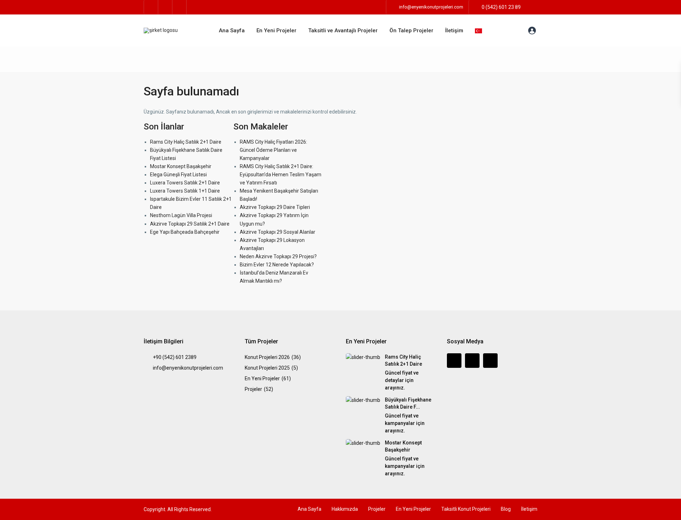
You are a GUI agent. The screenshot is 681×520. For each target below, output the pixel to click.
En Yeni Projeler (276, 30)
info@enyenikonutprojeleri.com (188, 368)
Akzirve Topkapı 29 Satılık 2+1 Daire (189, 224)
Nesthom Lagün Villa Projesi (181, 215)
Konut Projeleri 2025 (267, 368)
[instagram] (179, 7)
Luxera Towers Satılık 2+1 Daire (185, 183)
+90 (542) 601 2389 (174, 357)
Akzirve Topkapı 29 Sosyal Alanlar (277, 232)
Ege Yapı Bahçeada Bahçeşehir (185, 232)
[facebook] (151, 7)
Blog (506, 509)
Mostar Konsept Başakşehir (180, 166)
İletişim (454, 30)
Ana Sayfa (232, 30)
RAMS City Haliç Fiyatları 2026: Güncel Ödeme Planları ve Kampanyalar (273, 150)
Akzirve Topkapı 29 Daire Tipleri (275, 207)
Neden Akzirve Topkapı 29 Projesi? (278, 256)
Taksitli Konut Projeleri (466, 509)
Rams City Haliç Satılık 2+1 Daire (185, 142)
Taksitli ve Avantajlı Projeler (343, 30)
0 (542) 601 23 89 (501, 7)
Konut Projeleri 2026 (267, 357)
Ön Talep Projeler (411, 30)
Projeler (253, 389)
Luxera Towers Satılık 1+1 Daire (185, 191)
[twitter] (165, 7)
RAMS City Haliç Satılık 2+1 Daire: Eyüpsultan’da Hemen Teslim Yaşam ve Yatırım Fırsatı (280, 175)
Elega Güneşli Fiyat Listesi (178, 174)
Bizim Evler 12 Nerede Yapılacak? (277, 264)
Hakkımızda (345, 509)
